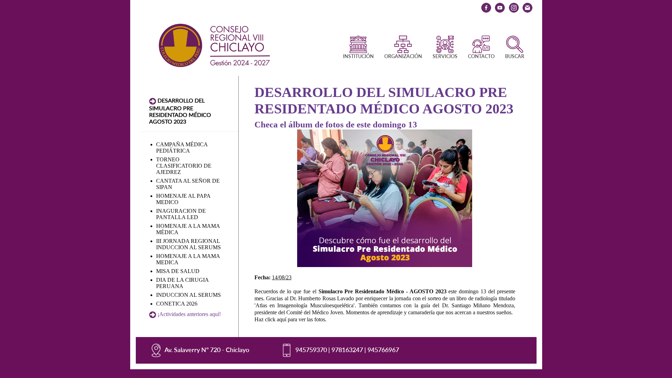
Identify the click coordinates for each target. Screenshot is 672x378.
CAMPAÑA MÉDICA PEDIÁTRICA (182, 147)
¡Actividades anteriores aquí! (189, 314)
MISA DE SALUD (178, 271)
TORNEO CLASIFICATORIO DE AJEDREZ (183, 165)
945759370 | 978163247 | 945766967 (347, 350)
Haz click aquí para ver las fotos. (290, 319)
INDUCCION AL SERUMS (188, 295)
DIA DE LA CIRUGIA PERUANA (182, 283)
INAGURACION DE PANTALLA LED (181, 214)
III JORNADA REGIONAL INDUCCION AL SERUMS (188, 244)
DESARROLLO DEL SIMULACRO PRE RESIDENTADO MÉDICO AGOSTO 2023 (180, 111)
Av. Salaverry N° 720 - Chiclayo (206, 350)
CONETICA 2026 (176, 304)
